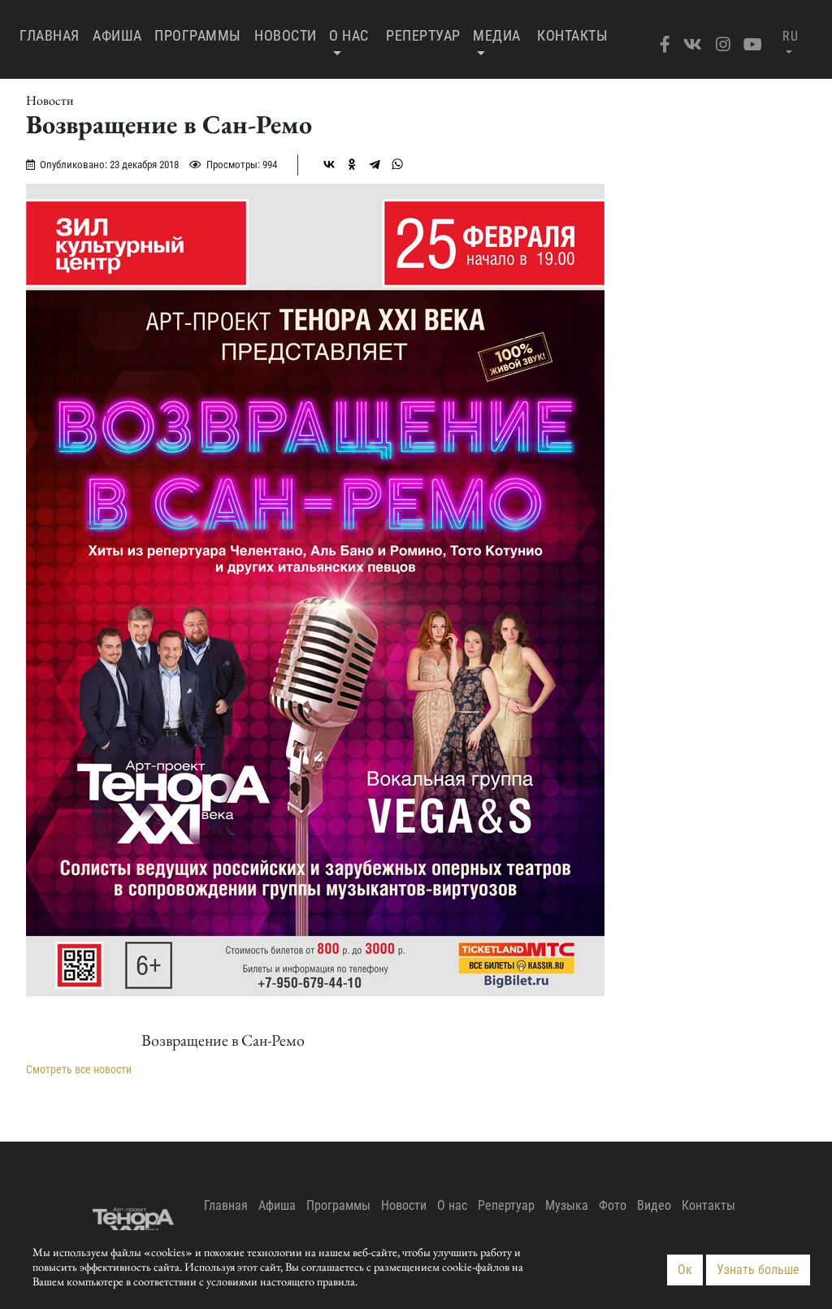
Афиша (117, 35)
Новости (285, 35)
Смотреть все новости (79, 1070)
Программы (197, 35)
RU (790, 36)
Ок (685, 1269)
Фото (612, 1205)
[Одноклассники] (352, 164)
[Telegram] (374, 164)
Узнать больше (758, 1269)
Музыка (566, 1205)
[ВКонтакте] (329, 164)
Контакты (572, 35)
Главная (53, 35)
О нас (349, 35)
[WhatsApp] (397, 164)
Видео (654, 1205)
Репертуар (423, 35)
